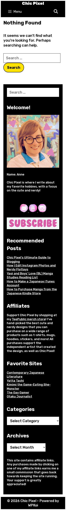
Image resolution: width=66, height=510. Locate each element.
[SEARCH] (55, 11)
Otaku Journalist (19, 396)
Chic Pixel (33, 3)
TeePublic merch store (29, 319)
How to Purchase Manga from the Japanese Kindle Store (32, 291)
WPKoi (33, 505)
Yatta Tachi (15, 381)
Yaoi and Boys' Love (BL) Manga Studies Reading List (30, 275)
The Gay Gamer (18, 392)
